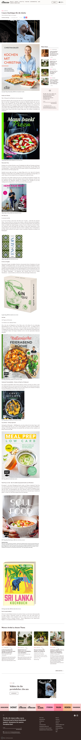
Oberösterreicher (60, 724)
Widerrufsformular (44, 726)
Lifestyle (21, 1)
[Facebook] (24, 17)
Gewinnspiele (33, 1)
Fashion (27, 1)
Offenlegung (42, 724)
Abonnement (14, 693)
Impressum (41, 721)
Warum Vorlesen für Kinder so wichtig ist (53, 72)
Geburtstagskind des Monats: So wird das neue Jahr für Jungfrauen (54, 53)
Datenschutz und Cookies (45, 728)
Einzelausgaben (59, 728)
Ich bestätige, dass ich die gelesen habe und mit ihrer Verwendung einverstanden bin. (49, 106)
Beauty (12, 1)
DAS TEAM (41, 717)
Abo (39, 1)
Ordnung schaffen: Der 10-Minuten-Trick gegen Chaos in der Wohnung (54, 81)
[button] (2, 738)
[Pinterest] (26, 17)
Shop (54, 2)
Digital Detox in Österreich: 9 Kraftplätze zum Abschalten (53, 63)
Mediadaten (42, 719)
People (16, 1)
